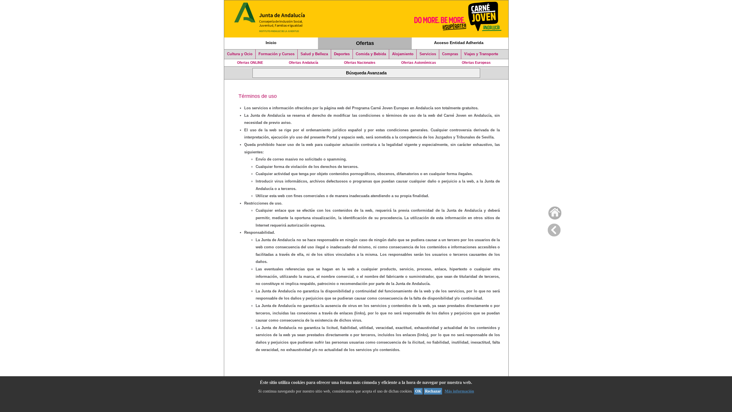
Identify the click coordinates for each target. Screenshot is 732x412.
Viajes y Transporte (481, 54)
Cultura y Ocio (239, 54)
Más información (459, 391)
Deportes (342, 54)
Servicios (427, 54)
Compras (450, 54)
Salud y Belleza (314, 54)
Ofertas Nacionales (359, 62)
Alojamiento (402, 54)
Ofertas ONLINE (250, 62)
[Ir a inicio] (551, 211)
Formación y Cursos (276, 54)
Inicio (271, 42)
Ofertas (365, 43)
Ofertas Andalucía (303, 62)
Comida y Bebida (371, 54)
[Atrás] (554, 228)
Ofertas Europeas (476, 62)
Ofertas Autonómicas (418, 62)
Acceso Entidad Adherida (459, 42)
